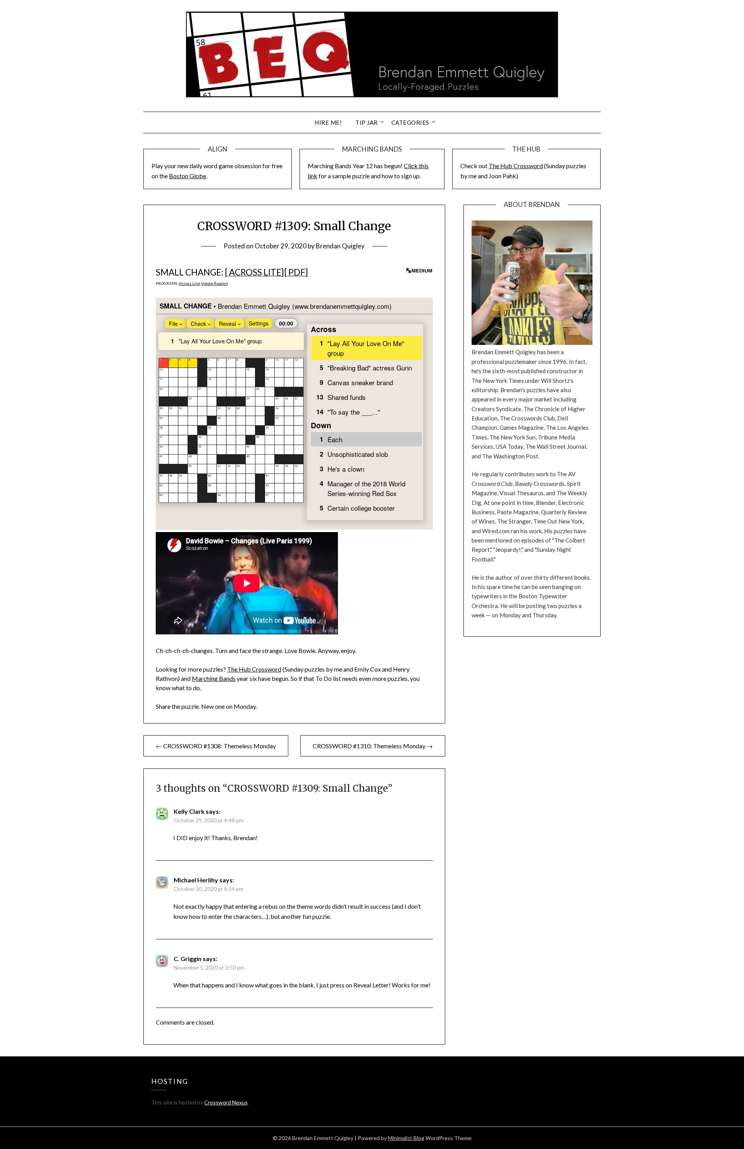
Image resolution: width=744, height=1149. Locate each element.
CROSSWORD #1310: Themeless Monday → (373, 745)
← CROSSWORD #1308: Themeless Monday (216, 745)
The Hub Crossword (516, 165)
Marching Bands (214, 678)
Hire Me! (328, 122)
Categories (410, 122)
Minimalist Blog (406, 1138)
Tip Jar (366, 122)
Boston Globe (187, 175)
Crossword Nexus (226, 1102)
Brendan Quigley (340, 246)
